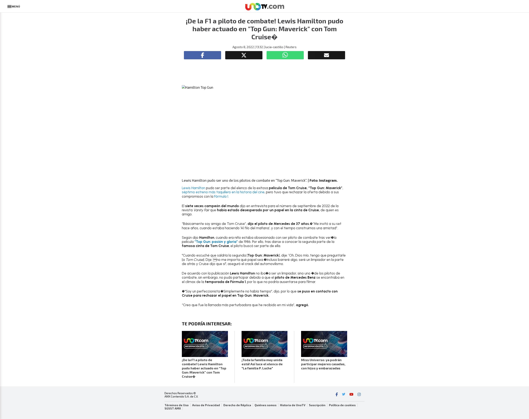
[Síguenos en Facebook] (337, 394)
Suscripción (317, 405)
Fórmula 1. (221, 196)
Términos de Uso (176, 405)
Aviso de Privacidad (206, 405)
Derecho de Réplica (237, 405)
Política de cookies (342, 405)
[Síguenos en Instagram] (359, 394)
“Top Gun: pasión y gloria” (216, 242)
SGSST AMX (172, 408)
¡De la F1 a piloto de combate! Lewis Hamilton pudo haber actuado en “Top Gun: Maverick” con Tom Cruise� (204, 368)
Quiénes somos (265, 405)
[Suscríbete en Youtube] (351, 394)
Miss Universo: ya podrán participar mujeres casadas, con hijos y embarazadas (323, 364)
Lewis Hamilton (193, 188)
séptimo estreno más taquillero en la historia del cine (223, 192)
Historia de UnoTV (292, 405)
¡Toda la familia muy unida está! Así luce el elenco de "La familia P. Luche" (262, 364)
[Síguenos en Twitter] (343, 394)
